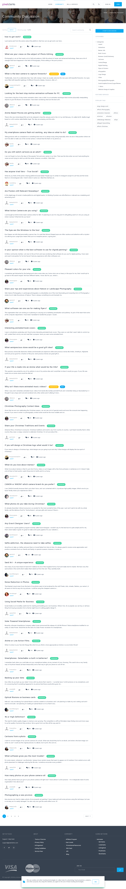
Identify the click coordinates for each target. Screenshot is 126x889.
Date (11, 30)
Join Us (79, 866)
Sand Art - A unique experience (19, 562)
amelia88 (12, 689)
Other (100, 77)
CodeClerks (102, 845)
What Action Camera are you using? (21, 210)
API (67, 851)
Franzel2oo (12, 669)
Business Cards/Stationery (106, 56)
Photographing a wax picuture (18, 795)
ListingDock (102, 848)
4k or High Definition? (15, 717)
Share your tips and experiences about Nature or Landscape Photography (38, 289)
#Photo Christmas (102, 126)
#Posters (109, 116)
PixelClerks (102, 851)
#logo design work (102, 106)
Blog (67, 854)
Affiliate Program (71, 839)
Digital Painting (102, 65)
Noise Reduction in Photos (17, 582)
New (63, 74)
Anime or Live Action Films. (17, 640)
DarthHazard (13, 535)
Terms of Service (40, 839)
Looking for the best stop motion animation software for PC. (32, 93)
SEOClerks (102, 842)
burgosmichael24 (14, 85)
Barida (11, 144)
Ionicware (100, 839)
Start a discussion (109, 31)
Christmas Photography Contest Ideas (22, 406)
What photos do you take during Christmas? (25, 504)
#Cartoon (100, 116)
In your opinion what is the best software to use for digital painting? (36, 249)
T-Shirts (100, 86)
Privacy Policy (39, 842)
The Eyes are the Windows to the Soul (22, 230)
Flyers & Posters (103, 68)
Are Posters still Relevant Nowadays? (22, 191)
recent (100, 44)
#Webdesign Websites (104, 119)
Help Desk (11, 839)
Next (87, 816)
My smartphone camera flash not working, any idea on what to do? (36, 132)
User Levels (69, 842)
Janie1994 (12, 613)
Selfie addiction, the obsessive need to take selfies (28, 543)
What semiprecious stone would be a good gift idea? (29, 347)
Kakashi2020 (13, 124)
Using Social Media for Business (19, 601)
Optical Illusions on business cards (20, 697)
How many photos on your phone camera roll (25, 775)
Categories (100, 42)
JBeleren (12, 105)
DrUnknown (13, 46)
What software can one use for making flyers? (26, 308)
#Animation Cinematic (103, 113)
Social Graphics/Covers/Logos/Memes (109, 83)
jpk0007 (12, 65)
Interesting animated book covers (20, 328)
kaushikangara (14, 574)
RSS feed (69, 848)
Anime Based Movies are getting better (23, 113)
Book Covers (102, 53)
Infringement (39, 845)
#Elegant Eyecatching (103, 123)
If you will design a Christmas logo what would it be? (29, 445)
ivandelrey (12, 183)
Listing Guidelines (40, 848)
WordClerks (102, 853)
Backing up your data (14, 678)
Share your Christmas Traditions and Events (25, 425)
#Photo (116, 113)
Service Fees (39, 851)
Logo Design (102, 74)
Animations (101, 47)
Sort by (4, 30)
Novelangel (12, 593)
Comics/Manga (102, 62)
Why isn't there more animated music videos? (25, 386)
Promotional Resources (73, 845)
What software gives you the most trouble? (24, 756)
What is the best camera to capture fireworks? (26, 73)
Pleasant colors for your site (17, 269)
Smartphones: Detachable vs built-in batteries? (26, 658)
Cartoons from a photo (15, 736)
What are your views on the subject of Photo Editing (29, 54)
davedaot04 (13, 476)
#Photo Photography (103, 109)
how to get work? (13, 36)
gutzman (12, 437)
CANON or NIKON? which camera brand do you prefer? (30, 484)
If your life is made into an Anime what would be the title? (31, 367)
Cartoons (101, 59)
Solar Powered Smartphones (17, 621)
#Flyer (116, 119)
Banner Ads (101, 50)
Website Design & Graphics (106, 89)
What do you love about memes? (20, 465)
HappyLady (13, 748)
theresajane (13, 280)
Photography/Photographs (106, 80)
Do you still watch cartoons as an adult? (23, 152)
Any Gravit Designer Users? (17, 523)
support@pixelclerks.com (10, 843)
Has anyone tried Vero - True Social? (21, 171)
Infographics (102, 71)
